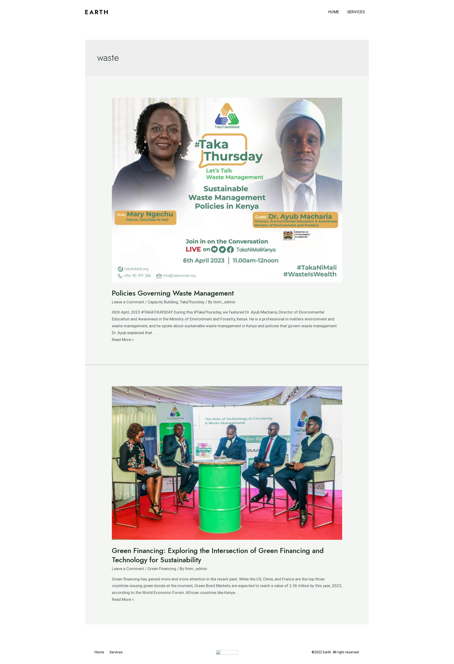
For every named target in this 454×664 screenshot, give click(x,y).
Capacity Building (163, 302)
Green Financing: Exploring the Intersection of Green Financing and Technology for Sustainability (218, 555)
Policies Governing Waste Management (173, 293)
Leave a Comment (128, 302)
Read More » (123, 339)
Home (333, 11)
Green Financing (162, 568)
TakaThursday (192, 302)
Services (356, 11)
